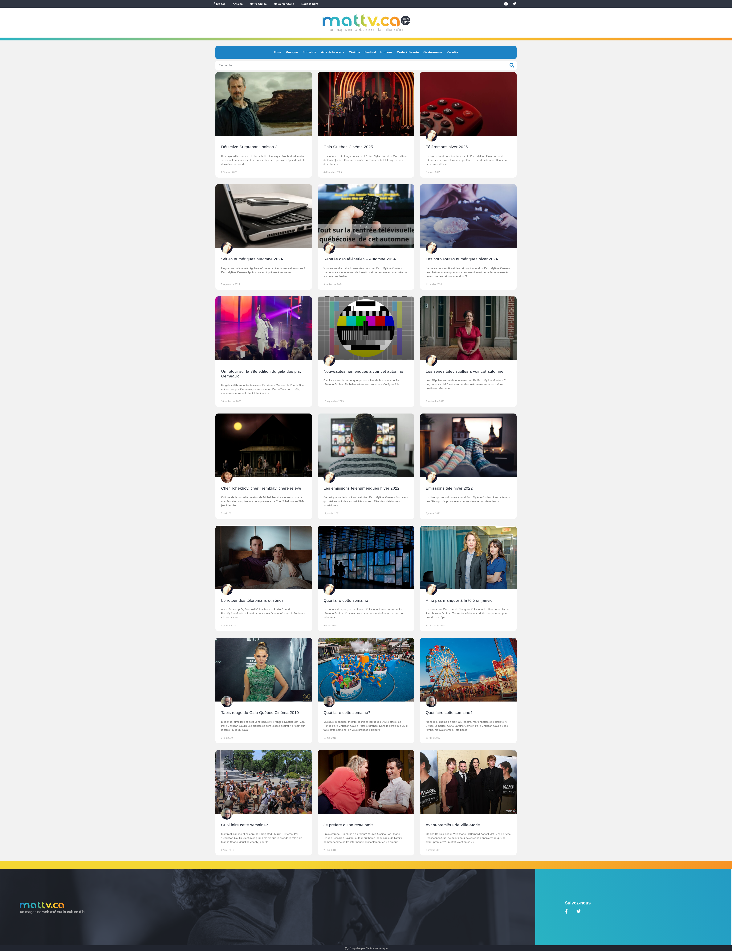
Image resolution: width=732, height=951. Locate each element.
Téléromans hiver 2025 (447, 147)
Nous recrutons (284, 3)
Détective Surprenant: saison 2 (249, 147)
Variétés (452, 52)
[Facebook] (506, 4)
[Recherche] (512, 65)
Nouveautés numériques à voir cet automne (363, 371)
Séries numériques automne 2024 (252, 259)
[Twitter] (514, 4)
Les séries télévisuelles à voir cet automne (464, 371)
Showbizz (309, 52)
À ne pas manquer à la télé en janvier (460, 600)
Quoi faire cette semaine (345, 600)
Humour (386, 52)
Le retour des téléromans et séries (252, 600)
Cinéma (354, 52)
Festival (370, 52)
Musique (292, 52)
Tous (277, 52)
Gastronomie (432, 52)
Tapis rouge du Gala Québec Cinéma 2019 (260, 712)
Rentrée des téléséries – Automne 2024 (359, 259)
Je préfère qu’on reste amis (348, 825)
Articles (238, 3)
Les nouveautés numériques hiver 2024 (462, 259)
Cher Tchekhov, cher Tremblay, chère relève (261, 488)
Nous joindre (309, 3)
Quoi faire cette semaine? (346, 712)
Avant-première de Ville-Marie (453, 825)
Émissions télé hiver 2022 (449, 488)
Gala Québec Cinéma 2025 (348, 147)
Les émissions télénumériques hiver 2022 (361, 488)
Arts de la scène (332, 52)
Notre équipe (258, 3)
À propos (220, 3)
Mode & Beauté (408, 52)
